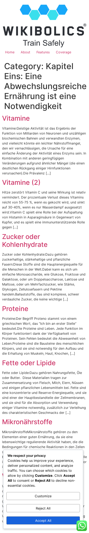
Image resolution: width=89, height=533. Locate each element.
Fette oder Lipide (29, 363)
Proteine (15, 309)
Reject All (43, 508)
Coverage (63, 52)
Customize (43, 496)
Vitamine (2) (21, 182)
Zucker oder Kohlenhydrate (25, 241)
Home (9, 52)
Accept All (43, 520)
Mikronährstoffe (27, 422)
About (25, 52)
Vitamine (16, 118)
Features (43, 52)
